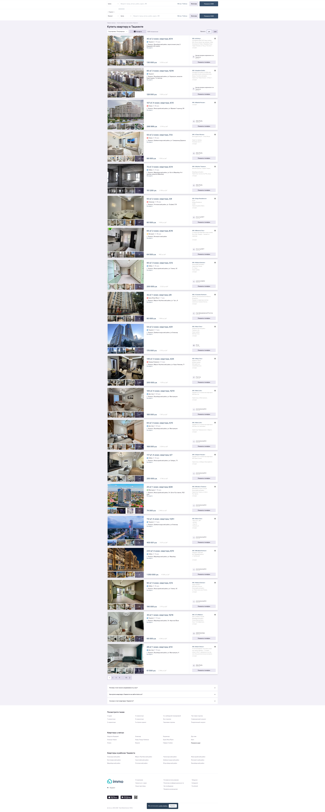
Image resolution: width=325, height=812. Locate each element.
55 (126, 678)
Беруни (137, 743)
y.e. (209, 31)
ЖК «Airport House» (198, 454)
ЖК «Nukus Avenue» (198, 262)
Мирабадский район (113, 763)
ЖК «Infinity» (196, 38)
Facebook (195, 786)
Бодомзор (166, 736)
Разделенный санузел (198, 722)
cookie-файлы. (163, 806)
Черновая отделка (169, 722)
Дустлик (193, 736)
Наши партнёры (140, 786)
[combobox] (155, 16)
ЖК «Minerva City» (198, 230)
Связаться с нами (141, 783)
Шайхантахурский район (171, 760)
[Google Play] (126, 797)
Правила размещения (171, 789)
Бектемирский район (114, 760)
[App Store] (113, 797)
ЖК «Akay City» (197, 358)
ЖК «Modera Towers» (199, 486)
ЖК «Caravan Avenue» (199, 294)
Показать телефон (204, 62)
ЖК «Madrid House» (198, 102)
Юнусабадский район (170, 763)
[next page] (129, 677)
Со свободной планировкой (172, 716)
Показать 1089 (209, 16)
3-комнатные (139, 716)
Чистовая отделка (197, 716)
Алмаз (109, 743)
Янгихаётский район (197, 760)
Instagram (195, 783)
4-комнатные (139, 719)
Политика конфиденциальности (174, 783)
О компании (139, 780)
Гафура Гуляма (168, 743)
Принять (173, 806)
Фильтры (194, 16)
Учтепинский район (141, 763)
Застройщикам (168, 786)
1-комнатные (111, 719)
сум (215, 31)
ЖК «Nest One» (197, 326)
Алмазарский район (113, 757)
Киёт (192, 740)
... (122, 678)
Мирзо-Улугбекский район (143, 757)
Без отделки (167, 719)
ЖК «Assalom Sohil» (198, 70)
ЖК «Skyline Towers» (199, 166)
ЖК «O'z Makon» (197, 614)
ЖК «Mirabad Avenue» (199, 550)
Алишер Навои (112, 740)
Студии (109, 716)
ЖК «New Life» (197, 390)
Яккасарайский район (198, 757)
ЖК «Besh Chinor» (198, 646)
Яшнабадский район (197, 763)
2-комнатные (111, 722)
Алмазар (138, 736)
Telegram (195, 780)
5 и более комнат (140, 722)
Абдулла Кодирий (112, 736)
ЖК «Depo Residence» (199, 198)
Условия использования (171, 780)
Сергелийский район (142, 760)
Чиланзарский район (170, 757)
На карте (139, 31)
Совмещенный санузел (198, 719)
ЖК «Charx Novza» (198, 134)
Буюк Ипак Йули (168, 740)
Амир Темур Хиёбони (142, 740)
